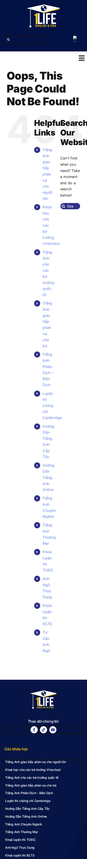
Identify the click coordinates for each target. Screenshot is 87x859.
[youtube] (52, 729)
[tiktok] (43, 729)
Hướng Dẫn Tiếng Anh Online (48, 477)
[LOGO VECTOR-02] (43, 6)
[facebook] (34, 729)
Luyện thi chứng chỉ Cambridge (52, 405)
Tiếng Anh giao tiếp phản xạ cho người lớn (47, 174)
